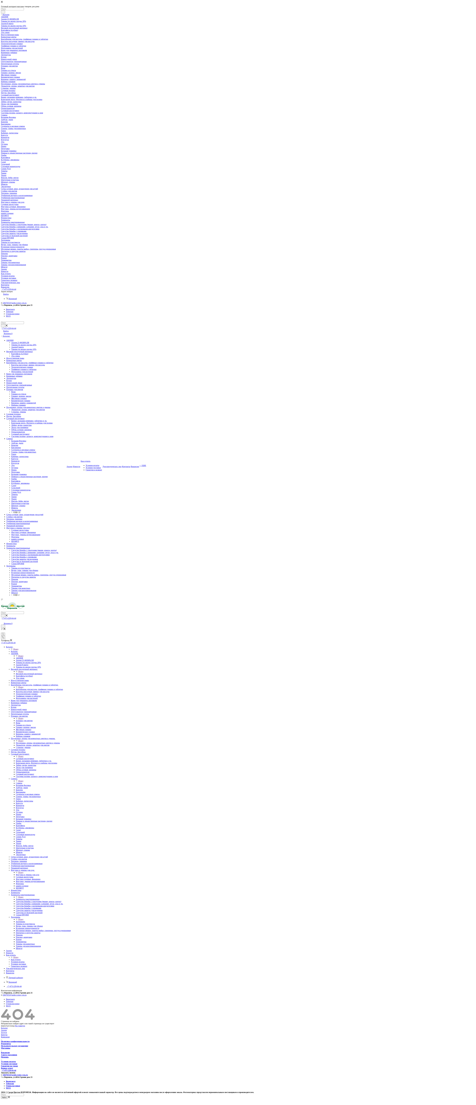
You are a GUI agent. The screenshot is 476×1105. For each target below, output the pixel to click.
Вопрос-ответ (7, 1068)
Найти (4, 1097)
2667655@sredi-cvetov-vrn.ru (15, 303)
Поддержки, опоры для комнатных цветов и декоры (38, 743)
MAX (8, 316)
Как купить (16, 959)
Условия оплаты (8, 1061)
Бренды (4, 1035)
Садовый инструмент (25, 759)
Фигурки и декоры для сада (27, 875)
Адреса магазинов (9, 1055)
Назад (15, 649)
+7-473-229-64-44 (9, 289)
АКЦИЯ (19, 658)
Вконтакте (10, 309)
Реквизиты (6, 1044)
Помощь (5, 1057)
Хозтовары (20, 922)
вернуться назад (8, 1026)
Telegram (9, 312)
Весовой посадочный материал (29, 674)
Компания (5, 1037)
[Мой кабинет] (2, 621)
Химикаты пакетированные (28, 899)
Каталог (14, 651)
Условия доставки (9, 1064)
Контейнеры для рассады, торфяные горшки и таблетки (39, 689)
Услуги (4, 1032)
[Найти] (3, 12)
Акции (4, 1030)
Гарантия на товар (9, 1066)
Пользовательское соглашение (14, 1046)
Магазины (5, 1048)
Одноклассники (12, 314)
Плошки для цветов (24, 721)
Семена (19, 783)
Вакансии (5, 1053)
